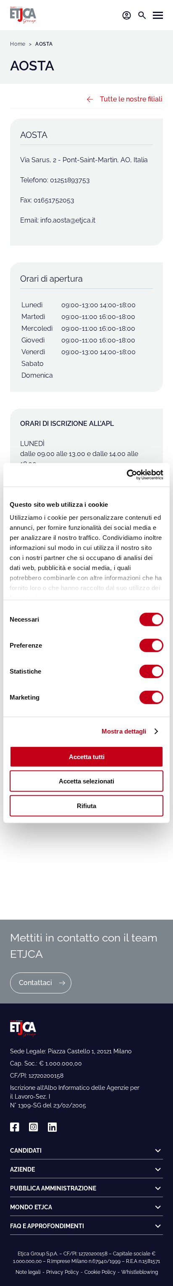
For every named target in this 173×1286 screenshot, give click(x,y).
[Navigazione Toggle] (158, 15)
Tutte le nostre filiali (131, 99)
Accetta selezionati (86, 781)
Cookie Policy (100, 1272)
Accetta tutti (87, 756)
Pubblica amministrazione (53, 1188)
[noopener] (14, 1127)
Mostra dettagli (124, 731)
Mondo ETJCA (31, 1207)
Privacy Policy (62, 1272)
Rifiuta (86, 805)
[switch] (151, 645)
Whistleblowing (139, 1272)
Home (18, 44)
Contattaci (35, 983)
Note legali (28, 1272)
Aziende (22, 1169)
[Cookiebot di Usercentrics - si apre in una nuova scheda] (126, 474)
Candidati (26, 1150)
